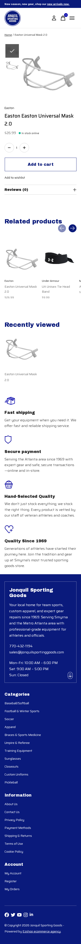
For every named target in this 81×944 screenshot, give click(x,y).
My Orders (12, 889)
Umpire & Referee (17, 742)
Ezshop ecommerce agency (41, 931)
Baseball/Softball (16, 703)
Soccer (9, 718)
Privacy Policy (14, 819)
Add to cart (41, 164)
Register (10, 881)
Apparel (10, 726)
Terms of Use (13, 843)
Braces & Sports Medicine (22, 734)
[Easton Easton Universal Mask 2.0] (21, 258)
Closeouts (11, 766)
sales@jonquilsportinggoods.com (36, 652)
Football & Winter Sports (21, 711)
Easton (9, 108)
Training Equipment (18, 750)
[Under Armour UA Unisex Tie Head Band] (59, 258)
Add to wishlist (14, 177)
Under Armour (50, 281)
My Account (12, 873)
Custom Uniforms (16, 774)
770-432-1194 (21, 646)
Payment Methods (17, 827)
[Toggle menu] (72, 18)
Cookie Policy (13, 851)
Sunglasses (12, 758)
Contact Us (12, 811)
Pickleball (11, 782)
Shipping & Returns (18, 835)
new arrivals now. (58, 4)
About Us (11, 804)
